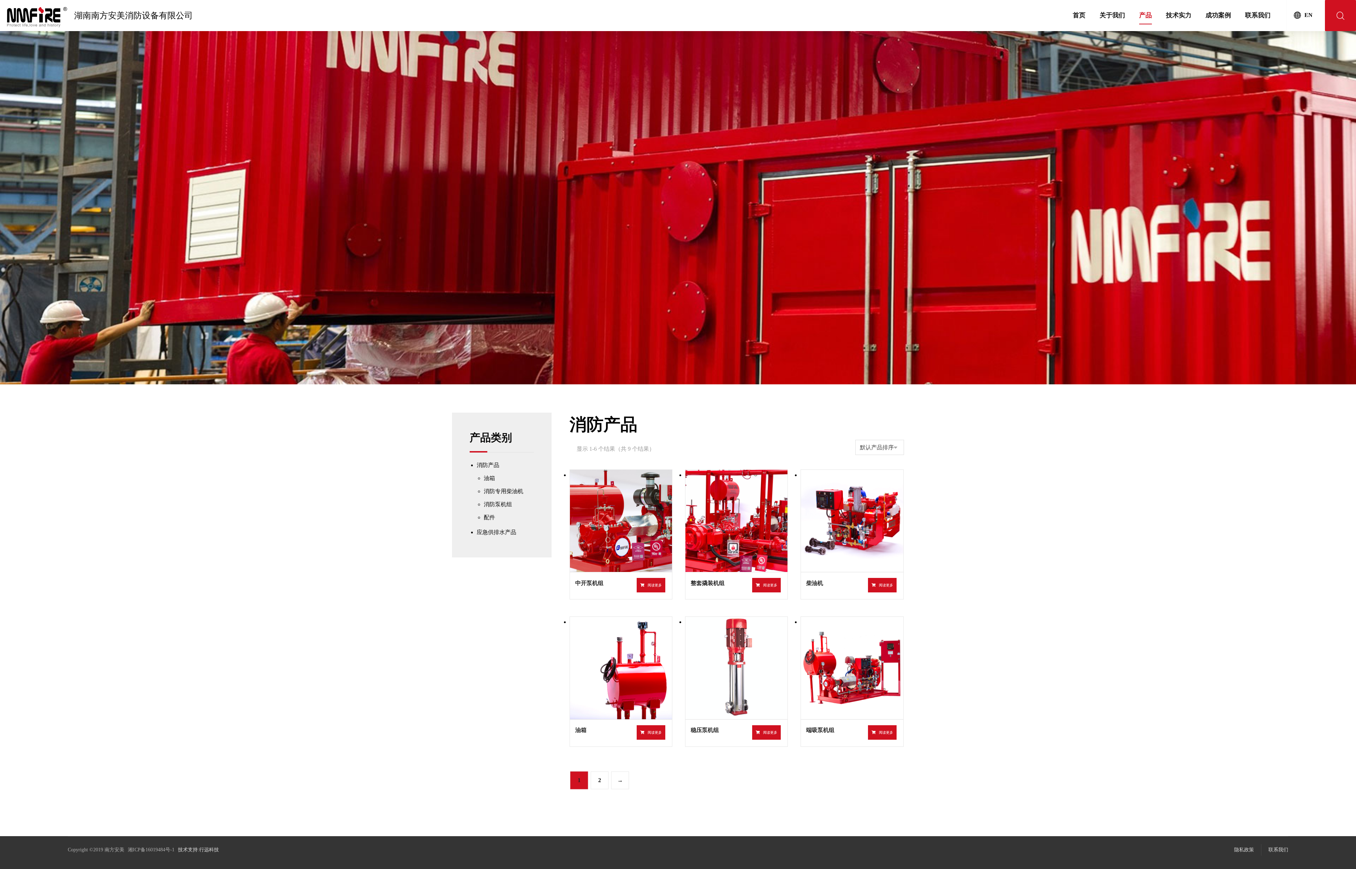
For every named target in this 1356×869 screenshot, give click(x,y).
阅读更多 (655, 585)
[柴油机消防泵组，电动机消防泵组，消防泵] (37, 17)
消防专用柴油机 (503, 491)
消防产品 (488, 465)
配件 (489, 517)
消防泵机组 (498, 504)
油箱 (489, 478)
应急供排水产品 (496, 532)
